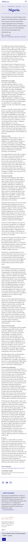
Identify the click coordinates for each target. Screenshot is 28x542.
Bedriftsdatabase (8, 493)
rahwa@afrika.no (9, 525)
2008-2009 (10, 36)
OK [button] (4, 539)
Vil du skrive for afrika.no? (7, 522)
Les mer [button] (10, 535)
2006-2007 (16, 36)
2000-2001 (23, 36)
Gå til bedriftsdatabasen (8, 509)
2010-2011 (4, 36)
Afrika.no (5, 2)
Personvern (4, 526)
